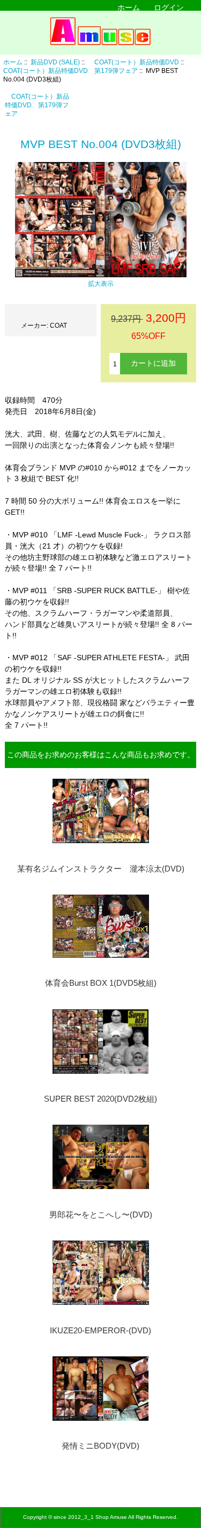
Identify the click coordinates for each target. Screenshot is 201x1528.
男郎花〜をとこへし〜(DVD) (100, 1214)
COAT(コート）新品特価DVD (133, 61)
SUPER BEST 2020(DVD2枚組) (100, 1099)
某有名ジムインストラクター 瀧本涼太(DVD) (100, 869)
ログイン (169, 7)
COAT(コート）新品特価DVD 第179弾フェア (37, 105)
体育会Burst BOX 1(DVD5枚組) (101, 983)
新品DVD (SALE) (55, 61)
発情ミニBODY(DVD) (100, 1446)
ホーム (128, 7)
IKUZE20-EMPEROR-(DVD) (100, 1330)
